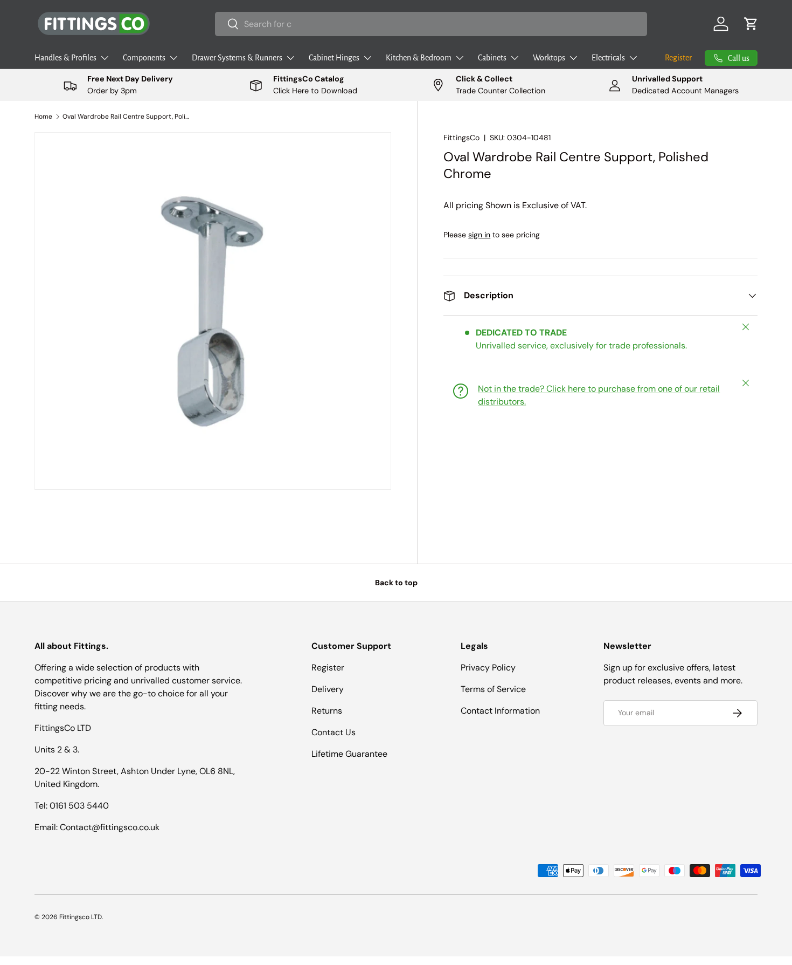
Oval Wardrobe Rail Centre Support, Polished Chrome (127, 116)
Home (43, 116)
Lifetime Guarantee (349, 753)
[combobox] (431, 24)
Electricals (608, 57)
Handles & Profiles (65, 57)
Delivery (327, 689)
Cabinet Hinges (334, 57)
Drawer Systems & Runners (237, 57)
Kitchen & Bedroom (418, 57)
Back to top (396, 582)
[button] (751, 24)
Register (678, 57)
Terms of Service (493, 689)
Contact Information (500, 710)
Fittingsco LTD (80, 917)
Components (144, 57)
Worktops (549, 57)
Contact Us (333, 732)
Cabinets (492, 57)
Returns (326, 710)
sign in (479, 234)
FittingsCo (461, 137)
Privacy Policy (488, 667)
